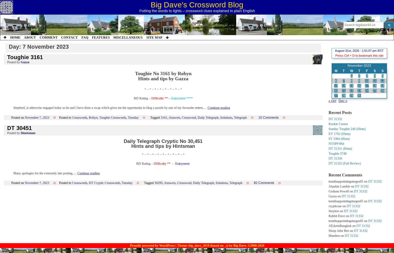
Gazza (25, 62)
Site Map (154, 37)
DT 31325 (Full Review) (345, 163)
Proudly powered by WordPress (152, 245)
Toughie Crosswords (112, 117)
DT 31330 (335, 158)
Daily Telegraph (208, 117)
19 (382, 85)
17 (367, 85)
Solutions (226, 117)
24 (367, 90)
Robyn (93, 117)
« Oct (332, 101)
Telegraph (240, 117)
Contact (69, 37)
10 (367, 81)
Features (101, 37)
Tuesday (133, 117)
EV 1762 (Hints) (339, 134)
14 (344, 85)
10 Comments (268, 117)
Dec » (343, 101)
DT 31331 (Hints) (340, 148)
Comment (49, 37)
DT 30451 (19, 128)
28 (344, 95)
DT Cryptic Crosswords (104, 183)
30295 (159, 183)
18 (375, 85)
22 (351, 90)
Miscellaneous (128, 37)
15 (351, 85)
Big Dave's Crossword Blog (197, 5)
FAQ (84, 37)
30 (359, 95)
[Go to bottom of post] (167, 37)
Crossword (189, 117)
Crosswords (79, 117)
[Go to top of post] (5, 37)
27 (336, 95)
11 (375, 81)
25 (375, 90)
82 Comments (264, 183)
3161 (164, 117)
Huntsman (28, 133)
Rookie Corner (338, 124)
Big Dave (239, 245)
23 (359, 90)
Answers (174, 117)
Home (15, 37)
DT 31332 (335, 119)
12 (382, 81)
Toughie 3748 (338, 153)
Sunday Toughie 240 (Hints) (347, 129)
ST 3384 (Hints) (339, 138)
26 (382, 90)
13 (336, 85)
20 (336, 90)
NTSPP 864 (336, 143)
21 (344, 90)
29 (351, 95)
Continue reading (219, 107)
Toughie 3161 (25, 57)
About (30, 37)
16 (359, 85)
